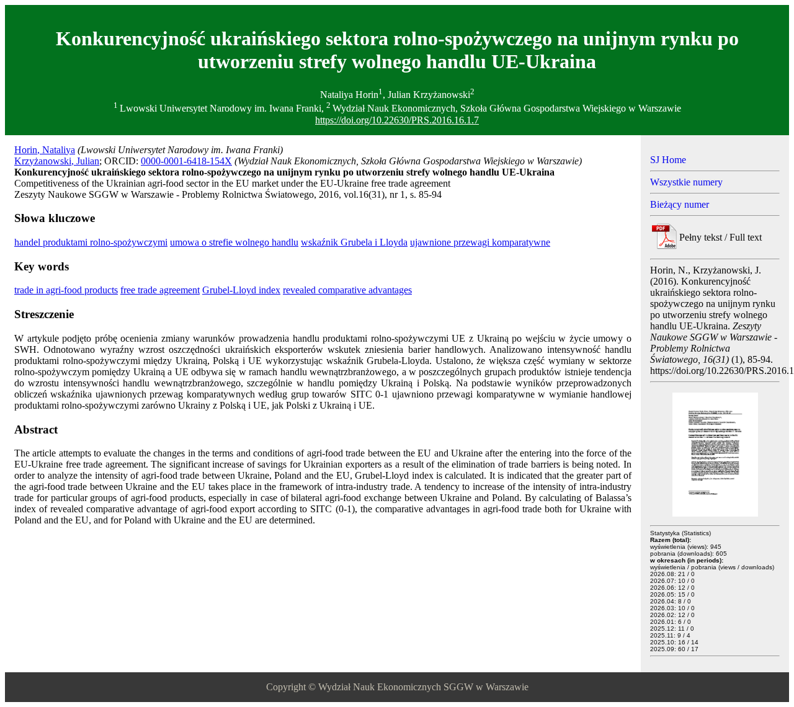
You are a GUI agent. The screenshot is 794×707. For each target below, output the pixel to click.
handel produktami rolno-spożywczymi (90, 242)
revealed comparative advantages (347, 290)
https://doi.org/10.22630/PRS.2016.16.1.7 (397, 120)
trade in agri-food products (66, 290)
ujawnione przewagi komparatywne (480, 242)
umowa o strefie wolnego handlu (234, 242)
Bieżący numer (679, 204)
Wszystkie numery (686, 182)
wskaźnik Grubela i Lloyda (354, 242)
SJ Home (668, 159)
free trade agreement (160, 290)
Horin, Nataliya (44, 150)
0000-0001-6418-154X (186, 161)
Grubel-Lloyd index (241, 290)
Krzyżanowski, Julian (56, 161)
